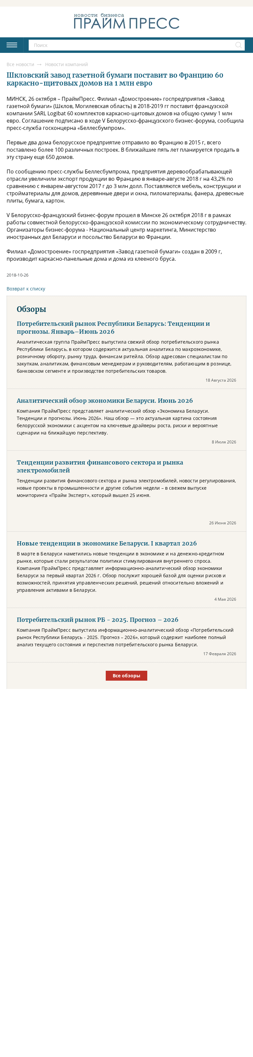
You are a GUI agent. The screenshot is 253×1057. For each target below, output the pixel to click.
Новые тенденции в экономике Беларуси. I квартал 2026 (107, 543)
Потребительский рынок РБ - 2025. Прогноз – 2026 (98, 619)
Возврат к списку (26, 288)
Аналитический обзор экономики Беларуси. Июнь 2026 (105, 400)
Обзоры (31, 309)
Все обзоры (126, 675)
